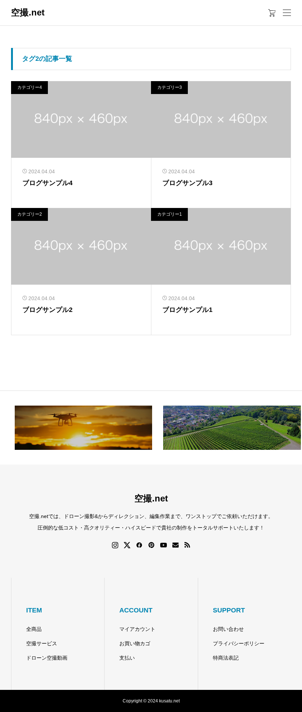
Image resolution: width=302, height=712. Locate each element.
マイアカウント (137, 629)
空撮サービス (41, 643)
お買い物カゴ (134, 643)
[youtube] (163, 545)
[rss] (187, 545)
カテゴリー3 (169, 87)
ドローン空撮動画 (46, 658)
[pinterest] (151, 545)
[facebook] (139, 545)
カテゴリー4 (29, 87)
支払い (127, 658)
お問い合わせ (228, 629)
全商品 (34, 629)
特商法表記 (226, 658)
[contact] (175, 545)
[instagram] (115, 545)
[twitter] (127, 545)
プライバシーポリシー (238, 643)
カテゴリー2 (29, 214)
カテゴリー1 (169, 214)
